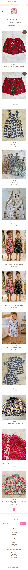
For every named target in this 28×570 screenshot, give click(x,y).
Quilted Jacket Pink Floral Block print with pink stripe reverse (14, 464)
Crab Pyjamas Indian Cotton (14, 347)
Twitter (14, 554)
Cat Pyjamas (14, 388)
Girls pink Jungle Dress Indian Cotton (14, 305)
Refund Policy (14, 542)
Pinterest (14, 555)
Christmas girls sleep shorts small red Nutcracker (14, 66)
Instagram (14, 557)
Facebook (14, 552)
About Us (14, 531)
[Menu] (3, 11)
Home (8, 22)
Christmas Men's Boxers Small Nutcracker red (14, 103)
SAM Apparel (14, 64)
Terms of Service (14, 545)
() (23, 5)
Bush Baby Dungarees (14, 223)
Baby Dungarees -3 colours (14, 182)
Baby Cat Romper (14, 144)
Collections (12, 22)
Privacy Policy (14, 541)
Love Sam (14, 142)
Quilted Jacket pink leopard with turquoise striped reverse (14, 502)
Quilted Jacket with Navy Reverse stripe (14, 423)
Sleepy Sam (14, 345)
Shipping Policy (14, 544)
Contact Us (14, 534)
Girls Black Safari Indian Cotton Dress (14, 264)
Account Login (14, 532)
